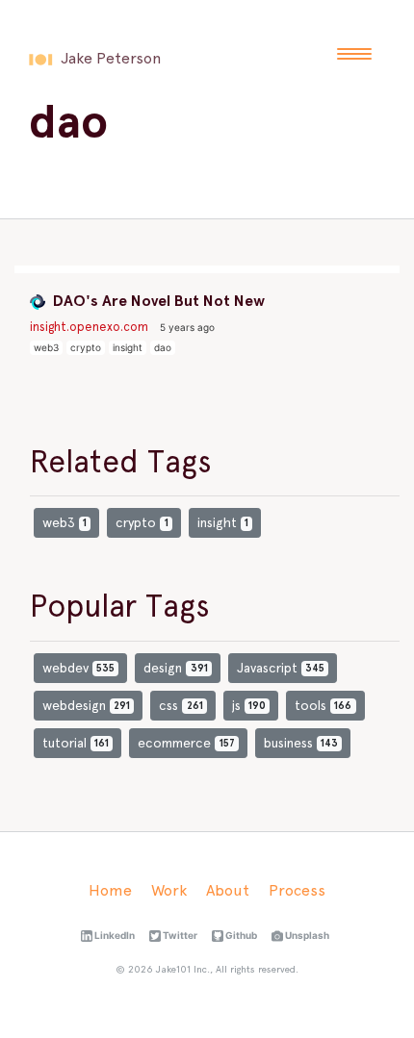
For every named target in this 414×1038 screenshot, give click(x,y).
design (175, 667)
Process (297, 890)
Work (169, 890)
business (301, 742)
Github (240, 935)
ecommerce (186, 742)
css (180, 705)
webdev (78, 667)
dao (162, 347)
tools (323, 705)
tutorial (75, 742)
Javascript (280, 667)
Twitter (179, 935)
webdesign (86, 705)
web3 (46, 347)
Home (110, 890)
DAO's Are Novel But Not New (157, 300)
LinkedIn (113, 935)
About (227, 890)
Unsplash (306, 935)
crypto (85, 347)
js (249, 705)
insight (127, 347)
